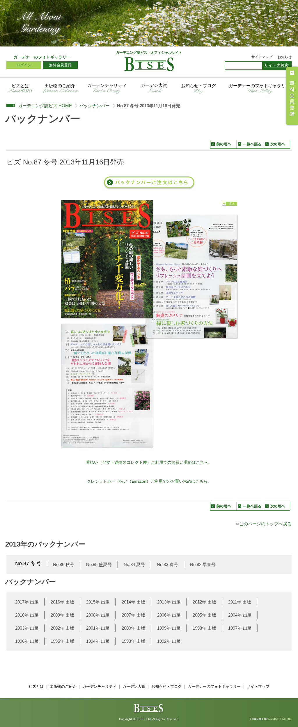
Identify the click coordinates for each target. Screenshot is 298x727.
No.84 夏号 (134, 564)
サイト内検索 (276, 65)
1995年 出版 (62, 641)
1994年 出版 (98, 641)
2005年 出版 (204, 615)
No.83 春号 (167, 564)
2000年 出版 (133, 628)
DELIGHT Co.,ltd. (280, 718)
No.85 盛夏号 (99, 564)
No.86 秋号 (63, 564)
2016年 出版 (62, 601)
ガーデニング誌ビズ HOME (45, 105)
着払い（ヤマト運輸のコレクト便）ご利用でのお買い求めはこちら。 (149, 462)
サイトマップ (261, 57)
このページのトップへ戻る (265, 523)
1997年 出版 (240, 628)
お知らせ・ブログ (198, 85)
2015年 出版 (98, 601)
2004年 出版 (240, 615)
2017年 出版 (27, 601)
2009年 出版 (62, 615)
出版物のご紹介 (60, 85)
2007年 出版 (133, 615)
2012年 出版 (204, 601)
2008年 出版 (98, 615)
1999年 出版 (169, 628)
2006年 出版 (169, 615)
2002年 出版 (62, 628)
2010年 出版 (27, 615)
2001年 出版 (98, 628)
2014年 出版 (133, 601)
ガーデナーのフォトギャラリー (42, 57)
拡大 (231, 203)
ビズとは (20, 85)
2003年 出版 (27, 628)
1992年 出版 (169, 641)
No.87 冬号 (28, 563)
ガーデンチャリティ (107, 85)
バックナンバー (94, 105)
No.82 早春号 (203, 564)
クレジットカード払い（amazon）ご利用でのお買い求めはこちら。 (149, 481)
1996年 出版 (27, 641)
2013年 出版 (169, 601)
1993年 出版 (133, 641)
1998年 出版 (204, 628)
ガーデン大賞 (154, 85)
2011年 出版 (239, 601)
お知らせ (285, 57)
